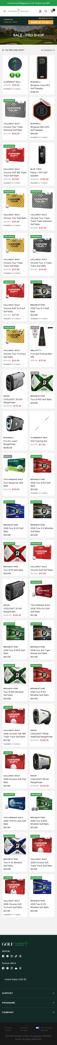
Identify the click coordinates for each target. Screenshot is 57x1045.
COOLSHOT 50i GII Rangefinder (39, 781)
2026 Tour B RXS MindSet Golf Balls (39, 822)
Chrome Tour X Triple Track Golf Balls (41, 264)
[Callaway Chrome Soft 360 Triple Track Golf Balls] (15, 155)
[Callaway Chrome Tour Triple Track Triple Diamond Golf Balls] (42, 200)
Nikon (6, 396)
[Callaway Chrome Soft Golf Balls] (42, 552)
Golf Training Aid (38, 441)
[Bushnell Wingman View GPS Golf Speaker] (42, 67)
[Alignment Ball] (15, 67)
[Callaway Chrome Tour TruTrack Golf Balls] (15, 336)
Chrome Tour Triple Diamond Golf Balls (13, 128)
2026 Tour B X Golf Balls (39, 310)
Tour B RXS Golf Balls (41, 399)
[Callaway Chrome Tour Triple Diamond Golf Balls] (15, 109)
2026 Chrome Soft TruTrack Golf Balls (12, 906)
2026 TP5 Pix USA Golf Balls (14, 822)
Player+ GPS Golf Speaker (38, 174)
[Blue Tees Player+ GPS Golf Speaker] (42, 155)
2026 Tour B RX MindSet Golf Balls (39, 693)
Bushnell (35, 82)
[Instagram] (13, 956)
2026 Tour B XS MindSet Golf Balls (39, 906)
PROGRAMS (8, 1002)
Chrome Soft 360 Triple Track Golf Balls (14, 174)
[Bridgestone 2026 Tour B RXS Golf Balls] (15, 632)
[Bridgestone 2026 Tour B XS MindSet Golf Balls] (42, 886)
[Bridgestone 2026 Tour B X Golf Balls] (42, 290)
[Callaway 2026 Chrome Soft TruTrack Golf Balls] (15, 886)
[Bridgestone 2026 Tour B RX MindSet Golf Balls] (42, 674)
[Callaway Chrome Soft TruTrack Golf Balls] (15, 290)
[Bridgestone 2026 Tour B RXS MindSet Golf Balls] (42, 803)
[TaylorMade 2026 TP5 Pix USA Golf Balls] (15, 803)
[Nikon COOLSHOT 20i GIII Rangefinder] (15, 381)
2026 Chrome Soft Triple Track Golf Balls (41, 864)
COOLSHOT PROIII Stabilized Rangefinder (41, 735)
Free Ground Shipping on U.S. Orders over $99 (28, 3)
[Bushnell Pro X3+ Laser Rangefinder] (15, 423)
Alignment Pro (38, 438)
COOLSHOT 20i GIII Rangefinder (12, 401)
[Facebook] (4, 956)
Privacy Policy (8, 1029)
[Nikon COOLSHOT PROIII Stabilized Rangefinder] (42, 716)
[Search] (46, 11)
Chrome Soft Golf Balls (41, 570)
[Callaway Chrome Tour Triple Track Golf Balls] (15, 245)
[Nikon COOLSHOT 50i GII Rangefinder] (42, 761)
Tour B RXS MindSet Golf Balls (13, 693)
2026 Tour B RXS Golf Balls (14, 652)
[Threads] (21, 956)
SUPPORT (7, 993)
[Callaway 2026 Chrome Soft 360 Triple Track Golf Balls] (15, 716)
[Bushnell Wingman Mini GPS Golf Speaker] (42, 109)
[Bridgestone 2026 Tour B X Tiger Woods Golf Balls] (42, 632)
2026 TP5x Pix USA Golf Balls (40, 610)
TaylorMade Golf (13, 479)
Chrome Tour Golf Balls (14, 218)
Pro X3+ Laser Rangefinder (10, 442)
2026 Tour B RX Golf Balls (40, 484)
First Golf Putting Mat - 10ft (41, 355)
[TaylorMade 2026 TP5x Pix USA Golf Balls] (42, 591)
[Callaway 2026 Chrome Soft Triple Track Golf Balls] (42, 845)
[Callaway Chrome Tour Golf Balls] (15, 200)
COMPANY (8, 1012)
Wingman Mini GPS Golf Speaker (39, 128)
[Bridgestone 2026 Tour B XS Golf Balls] (15, 510)
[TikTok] (17, 956)
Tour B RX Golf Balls (13, 570)
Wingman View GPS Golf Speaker (40, 87)
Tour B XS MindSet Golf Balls (12, 864)
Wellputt (36, 350)
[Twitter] (8, 956)
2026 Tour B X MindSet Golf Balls (41, 530)
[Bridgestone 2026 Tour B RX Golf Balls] (42, 465)
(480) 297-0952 (10, 22)
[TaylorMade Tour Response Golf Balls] (15, 465)
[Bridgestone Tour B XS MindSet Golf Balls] (15, 845)
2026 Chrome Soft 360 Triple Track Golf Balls (14, 735)
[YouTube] (17, 968)
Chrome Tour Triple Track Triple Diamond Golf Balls (40, 221)
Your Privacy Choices (46, 1029)
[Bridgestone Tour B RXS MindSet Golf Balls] (15, 674)
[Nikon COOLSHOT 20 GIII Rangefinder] (15, 591)
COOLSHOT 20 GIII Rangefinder (12, 610)
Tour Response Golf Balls (13, 484)
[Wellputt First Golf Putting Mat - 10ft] (42, 336)
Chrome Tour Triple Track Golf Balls (13, 264)
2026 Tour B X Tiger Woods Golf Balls (40, 652)
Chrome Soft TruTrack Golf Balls (14, 310)
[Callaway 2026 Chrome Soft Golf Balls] (15, 761)
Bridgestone (37, 305)
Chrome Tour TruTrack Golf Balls (14, 355)
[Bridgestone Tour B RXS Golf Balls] (42, 381)
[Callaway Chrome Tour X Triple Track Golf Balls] (42, 245)
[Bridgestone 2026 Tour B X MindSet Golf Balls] (42, 510)
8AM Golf (37, 1036)
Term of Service (24, 1029)
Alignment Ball (12, 82)
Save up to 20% (40, 22)
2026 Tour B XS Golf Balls (13, 530)
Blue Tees (36, 169)
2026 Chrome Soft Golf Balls (14, 781)
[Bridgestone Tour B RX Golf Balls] (15, 552)
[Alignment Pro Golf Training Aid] (42, 423)
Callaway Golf (11, 124)
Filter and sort (14, 50)
